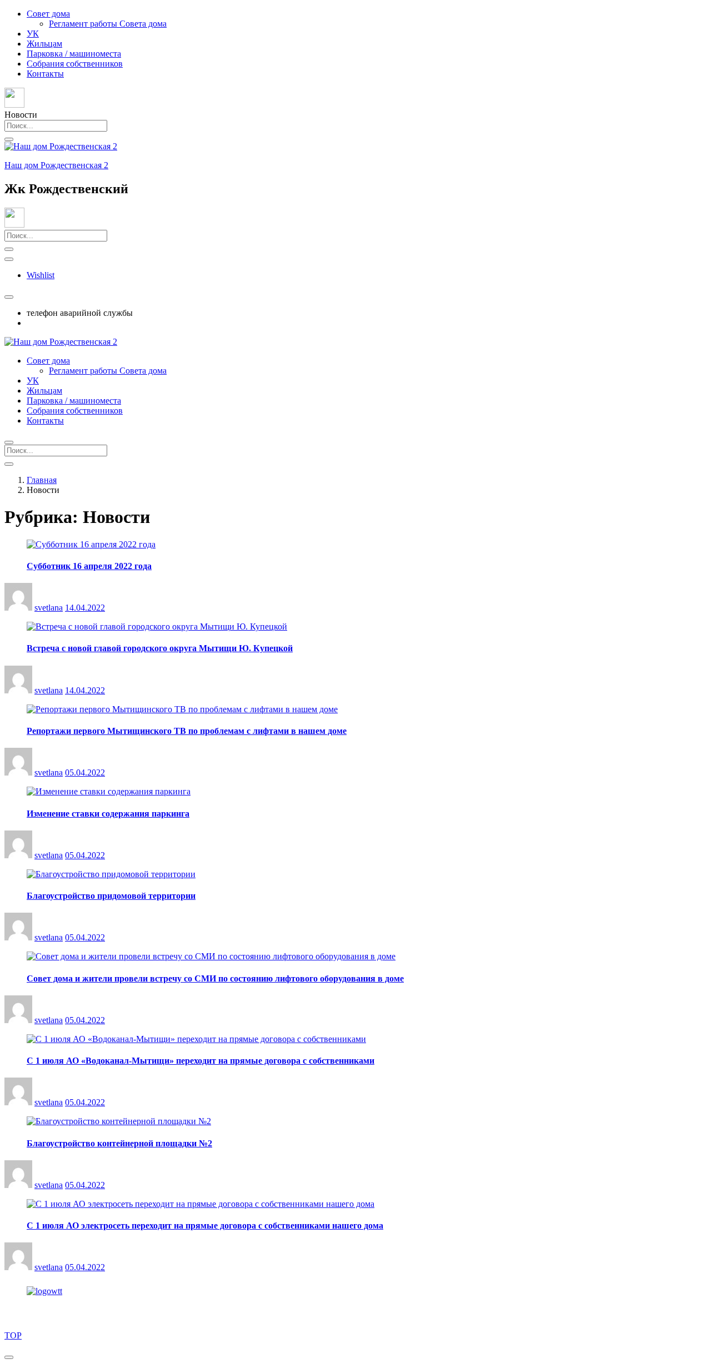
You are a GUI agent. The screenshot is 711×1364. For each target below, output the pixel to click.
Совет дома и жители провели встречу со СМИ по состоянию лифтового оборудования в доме (215, 978)
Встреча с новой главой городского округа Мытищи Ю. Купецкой (160, 648)
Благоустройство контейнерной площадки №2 (119, 1143)
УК (33, 33)
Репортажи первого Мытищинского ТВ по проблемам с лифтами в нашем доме (187, 731)
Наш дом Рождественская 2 (56, 165)
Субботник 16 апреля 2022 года (89, 566)
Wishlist (40, 275)
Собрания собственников (75, 63)
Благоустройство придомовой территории (111, 895)
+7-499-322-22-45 (59, 323)
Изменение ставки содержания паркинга (108, 813)
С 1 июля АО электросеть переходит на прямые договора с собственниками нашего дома (205, 1225)
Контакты (45, 73)
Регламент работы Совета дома (108, 23)
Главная (42, 480)
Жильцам (44, 43)
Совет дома (48, 13)
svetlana (48, 607)
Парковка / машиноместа (74, 53)
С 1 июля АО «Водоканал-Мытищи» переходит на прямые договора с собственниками (200, 1060)
